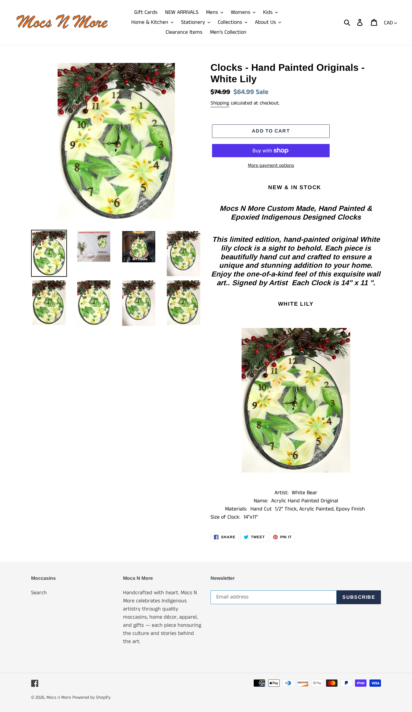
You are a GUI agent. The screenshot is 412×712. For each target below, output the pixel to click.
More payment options (271, 165)
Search (39, 593)
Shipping (220, 103)
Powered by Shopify (91, 697)
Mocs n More (58, 697)
